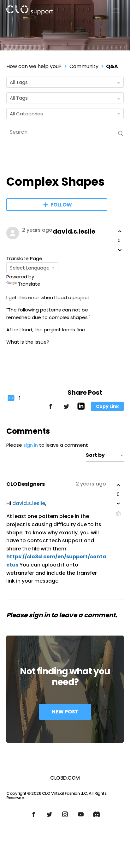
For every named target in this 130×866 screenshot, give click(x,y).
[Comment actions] (118, 513)
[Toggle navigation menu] (112, 11)
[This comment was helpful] (118, 485)
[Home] (29, 11)
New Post (65, 711)
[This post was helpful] (120, 231)
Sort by (95, 455)
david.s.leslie (74, 231)
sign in (30, 445)
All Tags (19, 82)
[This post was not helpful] (120, 250)
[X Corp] (66, 409)
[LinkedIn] (81, 408)
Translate (29, 284)
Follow (61, 204)
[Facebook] (50, 409)
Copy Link (107, 406)
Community (83, 66)
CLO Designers (25, 484)
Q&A (112, 66)
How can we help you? (34, 66)
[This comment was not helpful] (118, 503)
